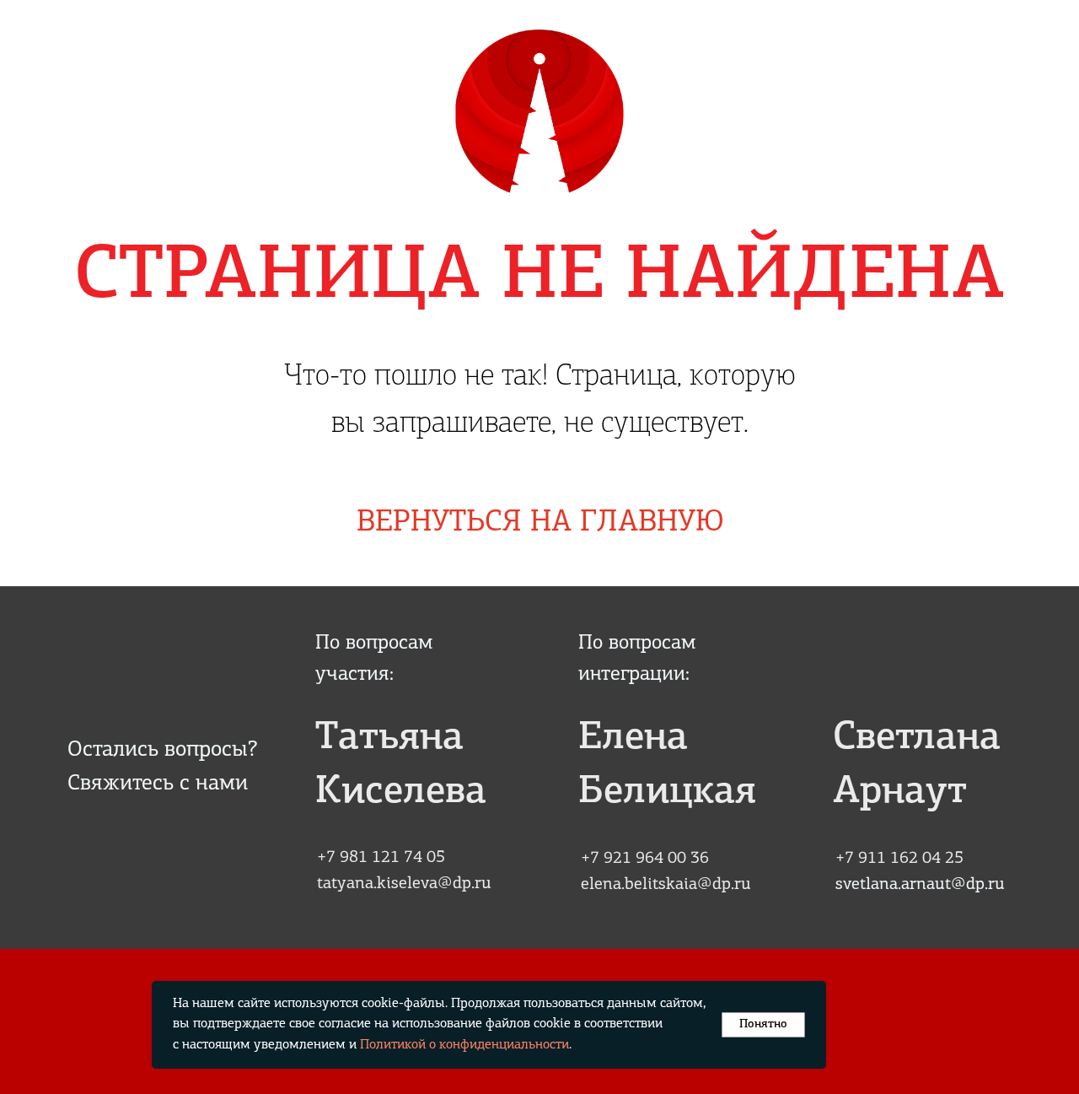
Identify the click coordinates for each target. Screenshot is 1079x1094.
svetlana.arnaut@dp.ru (920, 884)
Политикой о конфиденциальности (464, 1045)
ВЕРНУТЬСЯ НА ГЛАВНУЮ (540, 523)
